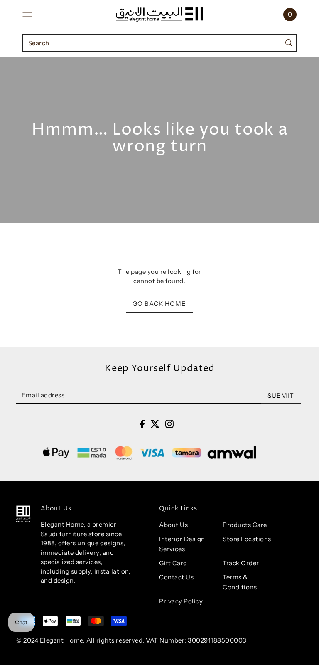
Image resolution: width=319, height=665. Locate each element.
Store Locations (247, 539)
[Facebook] (142, 424)
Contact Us (176, 577)
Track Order (241, 563)
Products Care (245, 525)
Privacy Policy (181, 601)
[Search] (288, 43)
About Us (173, 525)
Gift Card (173, 563)
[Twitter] (155, 424)
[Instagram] (169, 424)
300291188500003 (217, 640)
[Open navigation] (27, 14)
